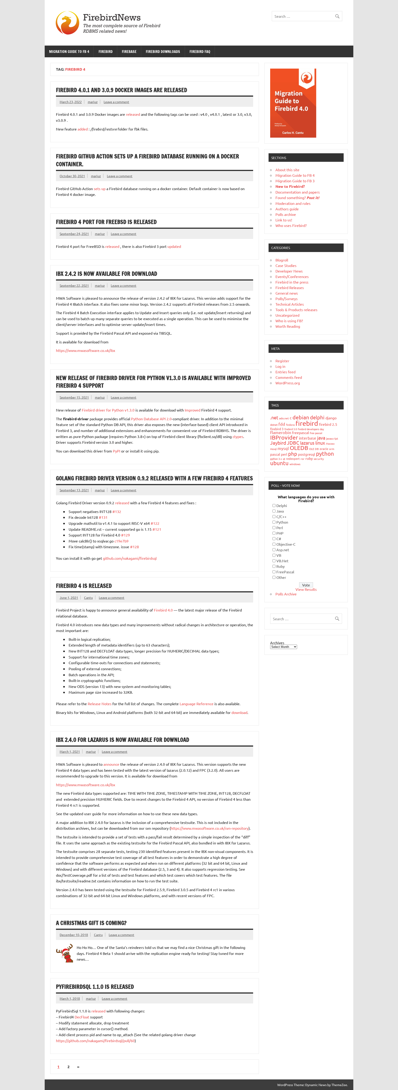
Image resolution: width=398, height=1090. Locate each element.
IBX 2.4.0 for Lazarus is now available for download (122, 740)
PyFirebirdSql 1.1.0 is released (95, 987)
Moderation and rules (292, 203)
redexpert (293, 459)
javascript (332, 438)
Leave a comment (116, 102)
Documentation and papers (297, 192)
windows (295, 464)
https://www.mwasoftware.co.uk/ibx (85, 350)
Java (280, 511)
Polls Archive (286, 593)
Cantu (88, 597)
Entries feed (285, 371)
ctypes (238, 436)
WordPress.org (287, 382)
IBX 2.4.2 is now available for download (106, 274)
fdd (281, 424)
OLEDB (299, 447)
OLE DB (314, 449)
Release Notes (99, 703)
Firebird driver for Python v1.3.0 (108, 410)
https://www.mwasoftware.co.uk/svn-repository (210, 828)
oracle (324, 449)
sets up (99, 188)
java (321, 438)
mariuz (93, 102)
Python (282, 522)
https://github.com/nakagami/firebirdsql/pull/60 (95, 1040)
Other (281, 577)
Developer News (289, 271)
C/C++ (281, 516)
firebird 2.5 (328, 424)
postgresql (306, 454)
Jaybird (278, 443)
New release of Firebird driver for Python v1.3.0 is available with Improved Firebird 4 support (153, 382)
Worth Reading (287, 326)
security (319, 459)
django (331, 417)
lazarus (307, 443)
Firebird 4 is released (84, 586)
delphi (317, 417)
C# (278, 538)
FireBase (129, 51)
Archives (277, 642)
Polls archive (285, 214)
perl (284, 454)
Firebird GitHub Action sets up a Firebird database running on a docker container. (147, 160)
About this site (287, 169)
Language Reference (197, 703)
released (133, 114)
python (325, 453)
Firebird (106, 51)
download (239, 712)
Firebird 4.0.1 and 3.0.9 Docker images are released (121, 90)
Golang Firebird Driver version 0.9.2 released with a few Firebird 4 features (154, 478)
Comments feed (288, 377)
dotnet (274, 424)
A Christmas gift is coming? (91, 923)
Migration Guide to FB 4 (69, 51)
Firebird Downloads (163, 51)
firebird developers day (311, 429)
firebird (307, 423)
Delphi (281, 505)
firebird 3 (277, 429)
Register (282, 360)
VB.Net (282, 560)
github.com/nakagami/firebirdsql (130, 558)
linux (320, 443)
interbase (307, 437)
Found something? (297, 197)
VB (278, 555)
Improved (192, 410)
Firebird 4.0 (163, 610)
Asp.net (282, 549)
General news (286, 293)
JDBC (293, 443)
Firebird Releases (289, 287)
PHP (280, 533)
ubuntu (279, 463)
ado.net (284, 418)
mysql (283, 448)
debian (301, 417)
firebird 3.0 (290, 429)
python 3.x (276, 459)
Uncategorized (287, 315)
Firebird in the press (291, 282)
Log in (280, 366)
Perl (279, 527)
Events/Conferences (292, 276)
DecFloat (82, 1017)
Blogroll (281, 260)
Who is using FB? (289, 320)
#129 (125, 535)
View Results (306, 589)
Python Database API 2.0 (151, 418)
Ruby (280, 566)
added (83, 129)
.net (274, 417)
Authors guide (287, 208)
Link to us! (283, 219)
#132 (116, 511)
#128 (134, 546)
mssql (273, 449)
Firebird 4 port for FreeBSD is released (106, 222)
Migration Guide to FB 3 (295, 180)
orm (331, 449)
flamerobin (280, 432)
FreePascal (285, 571)
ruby (309, 458)
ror (302, 459)
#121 (156, 529)
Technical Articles (289, 304)
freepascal (300, 432)
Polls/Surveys (286, 298)
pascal (275, 454)
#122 (155, 523)
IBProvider (284, 437)
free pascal (316, 433)
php (292, 454)
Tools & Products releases (296, 309)
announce (111, 764)
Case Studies (285, 265)
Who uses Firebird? (291, 225)
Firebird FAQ (200, 51)
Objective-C (286, 544)
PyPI (116, 451)
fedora (290, 424)
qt (284, 459)
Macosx (330, 443)
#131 (103, 517)
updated (174, 246)
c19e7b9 (121, 541)
